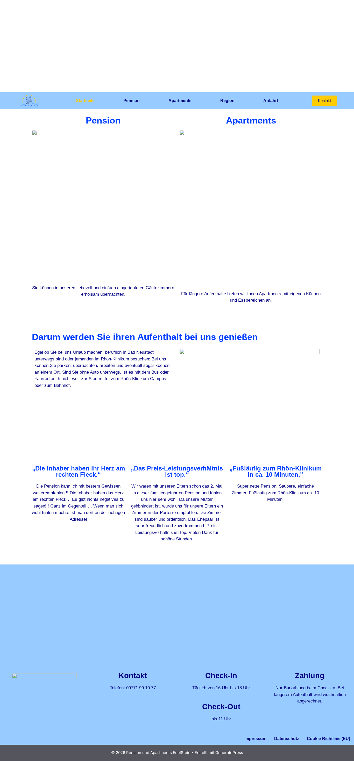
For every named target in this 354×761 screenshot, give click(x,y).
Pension (131, 100)
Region (227, 100)
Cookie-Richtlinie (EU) (328, 738)
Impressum (255, 738)
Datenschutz (286, 738)
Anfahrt (270, 100)
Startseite (85, 100)
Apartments (180, 100)
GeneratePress (229, 752)
